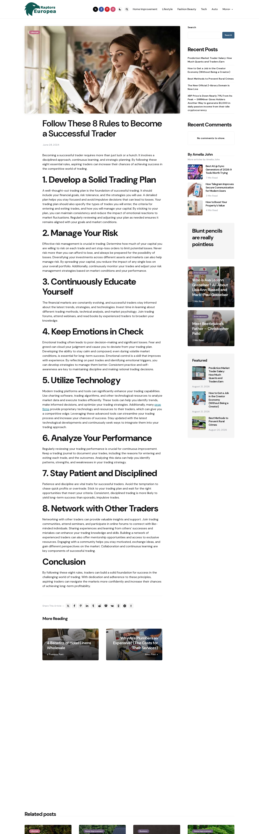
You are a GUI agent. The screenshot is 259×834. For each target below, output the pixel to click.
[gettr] (131, 605)
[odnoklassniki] (118, 605)
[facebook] (101, 9)
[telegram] (124, 605)
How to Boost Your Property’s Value (216, 203)
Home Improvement (94, 831)
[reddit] (99, 605)
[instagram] (113, 9)
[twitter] (95, 9)
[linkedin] (86, 605)
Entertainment (200, 273)
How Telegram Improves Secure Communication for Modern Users (220, 187)
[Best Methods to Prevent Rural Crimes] (199, 423)
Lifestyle (34, 32)
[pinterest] (107, 9)
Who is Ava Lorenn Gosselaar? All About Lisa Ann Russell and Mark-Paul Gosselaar (210, 287)
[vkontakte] (112, 605)
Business (143, 831)
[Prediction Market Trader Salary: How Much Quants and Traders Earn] (199, 373)
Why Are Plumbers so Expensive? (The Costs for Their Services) (135, 643)
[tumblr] (93, 605)
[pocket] (105, 605)
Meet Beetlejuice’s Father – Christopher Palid (210, 328)
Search (192, 27)
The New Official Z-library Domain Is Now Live (209, 87)
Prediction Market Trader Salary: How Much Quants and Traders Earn (210, 59)
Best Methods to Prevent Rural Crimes (211, 78)
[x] (68, 605)
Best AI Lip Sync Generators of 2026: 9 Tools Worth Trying (219, 169)
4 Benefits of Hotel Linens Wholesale (69, 645)
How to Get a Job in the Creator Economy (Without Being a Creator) (209, 70)
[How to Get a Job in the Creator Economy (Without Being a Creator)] (199, 398)
